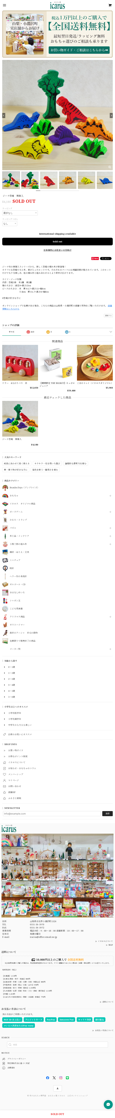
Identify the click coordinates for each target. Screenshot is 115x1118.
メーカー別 (15, 649)
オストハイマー (17, 625)
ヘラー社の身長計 (18, 576)
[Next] (111, 115)
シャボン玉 (15, 600)
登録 (107, 813)
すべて (11, 332)
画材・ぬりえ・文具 (19, 552)
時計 (12, 568)
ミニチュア (15, 560)
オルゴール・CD (18, 584)
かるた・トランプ (18, 520)
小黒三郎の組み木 (18, 544)
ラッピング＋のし (10, 219)
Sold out (57, 241)
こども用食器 (16, 608)
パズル (13, 528)
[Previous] (3, 115)
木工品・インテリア (19, 536)
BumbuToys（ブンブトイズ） (24, 487)
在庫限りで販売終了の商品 (22, 641)
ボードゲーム (16, 512)
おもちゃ (14, 495)
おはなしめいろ (17, 592)
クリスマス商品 (17, 616)
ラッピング (7, 208)
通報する (108, 315)
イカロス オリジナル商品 (22, 504)
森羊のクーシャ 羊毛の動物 (24, 633)
